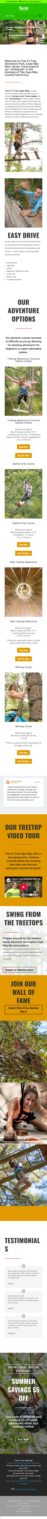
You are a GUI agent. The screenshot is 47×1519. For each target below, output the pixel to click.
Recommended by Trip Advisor (25, 1489)
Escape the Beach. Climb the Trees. (21, 28)
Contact (19, 1463)
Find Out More (23, 455)
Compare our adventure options (19, 969)
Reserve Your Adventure (19, 35)
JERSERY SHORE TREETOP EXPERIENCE (23, 1369)
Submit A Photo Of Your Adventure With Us (23, 1009)
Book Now (23, 446)
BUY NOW (23, 1439)
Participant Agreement (32, 1463)
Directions (10, 1463)
